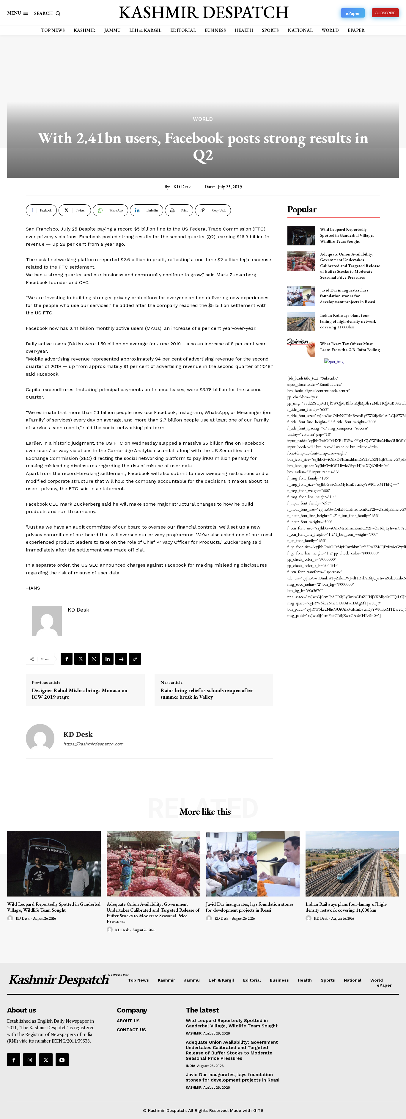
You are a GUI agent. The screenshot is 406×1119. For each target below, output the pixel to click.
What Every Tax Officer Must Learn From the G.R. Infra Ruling (350, 346)
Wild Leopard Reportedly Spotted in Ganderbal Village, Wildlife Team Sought (347, 235)
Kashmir (194, 1033)
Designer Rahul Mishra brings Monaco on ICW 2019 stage (80, 693)
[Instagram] (29, 1059)
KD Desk (182, 186)
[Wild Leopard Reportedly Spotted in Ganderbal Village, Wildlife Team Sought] (301, 235)
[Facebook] (67, 659)
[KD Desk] (40, 738)
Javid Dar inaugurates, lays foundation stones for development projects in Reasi (347, 295)
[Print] (121, 659)
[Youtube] (62, 1059)
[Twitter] (80, 659)
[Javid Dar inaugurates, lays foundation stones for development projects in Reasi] (301, 295)
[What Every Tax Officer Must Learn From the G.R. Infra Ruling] (301, 346)
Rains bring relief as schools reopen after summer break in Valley (206, 693)
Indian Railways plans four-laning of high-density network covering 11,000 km (348, 321)
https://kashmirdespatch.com (93, 744)
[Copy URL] (135, 659)
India (190, 1066)
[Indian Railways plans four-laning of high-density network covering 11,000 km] (301, 321)
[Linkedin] (108, 659)
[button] (48, 13)
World (203, 119)
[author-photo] (11, 918)
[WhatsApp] (94, 659)
